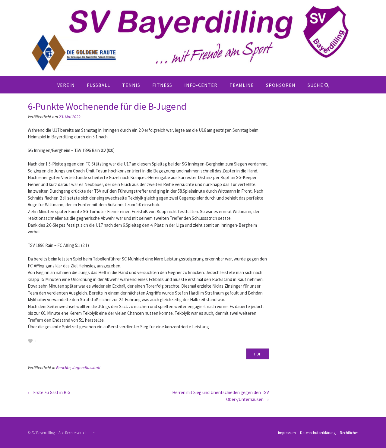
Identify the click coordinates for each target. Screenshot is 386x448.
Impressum (287, 433)
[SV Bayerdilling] (193, 38)
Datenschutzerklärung (318, 433)
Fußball (98, 85)
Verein (66, 85)
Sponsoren (281, 85)
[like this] (30, 341)
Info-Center (200, 85)
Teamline (241, 85)
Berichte (63, 367)
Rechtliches (349, 433)
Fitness (162, 85)
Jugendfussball (86, 367)
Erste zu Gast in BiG (49, 392)
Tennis (131, 85)
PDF (257, 354)
